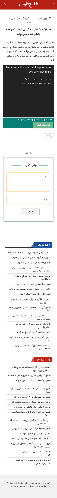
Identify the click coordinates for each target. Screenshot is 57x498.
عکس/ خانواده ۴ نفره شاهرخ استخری (34, 332)
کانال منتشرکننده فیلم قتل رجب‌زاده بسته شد (31, 438)
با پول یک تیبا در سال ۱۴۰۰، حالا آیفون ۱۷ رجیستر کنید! (29, 390)
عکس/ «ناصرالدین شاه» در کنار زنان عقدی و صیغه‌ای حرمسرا (31, 317)
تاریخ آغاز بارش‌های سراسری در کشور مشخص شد (30, 453)
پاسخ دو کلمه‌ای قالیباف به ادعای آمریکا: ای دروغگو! (32, 382)
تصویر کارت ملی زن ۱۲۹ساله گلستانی (34, 294)
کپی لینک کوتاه (43, 125)
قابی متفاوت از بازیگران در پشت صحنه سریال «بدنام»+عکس (30, 421)
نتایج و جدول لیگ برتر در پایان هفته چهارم (31, 428)
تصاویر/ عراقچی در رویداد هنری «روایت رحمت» (29, 375)
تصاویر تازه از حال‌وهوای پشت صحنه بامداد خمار (29, 252)
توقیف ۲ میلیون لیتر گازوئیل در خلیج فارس (32, 407)
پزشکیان (49, 135)
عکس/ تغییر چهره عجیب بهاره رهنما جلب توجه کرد (30, 338)
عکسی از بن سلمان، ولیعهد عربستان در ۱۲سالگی (29, 289)
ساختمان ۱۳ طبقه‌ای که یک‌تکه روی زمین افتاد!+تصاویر (33, 347)
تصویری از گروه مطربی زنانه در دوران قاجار (32, 257)
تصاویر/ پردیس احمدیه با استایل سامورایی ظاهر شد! (30, 309)
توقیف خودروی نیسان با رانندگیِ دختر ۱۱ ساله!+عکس (33, 277)
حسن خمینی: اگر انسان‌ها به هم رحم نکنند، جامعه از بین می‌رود (31, 368)
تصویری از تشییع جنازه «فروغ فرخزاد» (34, 284)
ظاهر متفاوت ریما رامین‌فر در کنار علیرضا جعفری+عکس (33, 325)
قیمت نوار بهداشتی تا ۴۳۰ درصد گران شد (32, 397)
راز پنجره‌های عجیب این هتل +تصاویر (34, 262)
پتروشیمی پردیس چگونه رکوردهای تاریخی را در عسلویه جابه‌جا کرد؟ (30, 445)
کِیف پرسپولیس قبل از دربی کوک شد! (34, 433)
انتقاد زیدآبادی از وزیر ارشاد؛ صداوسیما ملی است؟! (31, 413)
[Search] (4, 5)
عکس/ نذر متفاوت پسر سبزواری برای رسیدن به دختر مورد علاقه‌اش (30, 269)
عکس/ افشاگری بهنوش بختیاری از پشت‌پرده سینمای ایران (31, 300)
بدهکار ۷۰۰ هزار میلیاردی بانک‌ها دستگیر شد (31, 402)
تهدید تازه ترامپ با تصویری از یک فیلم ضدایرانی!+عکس (33, 461)
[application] (28, 91)
